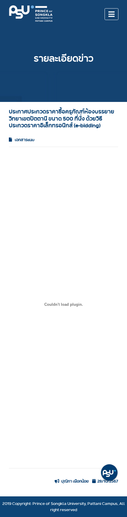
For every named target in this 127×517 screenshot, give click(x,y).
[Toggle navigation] (111, 14)
